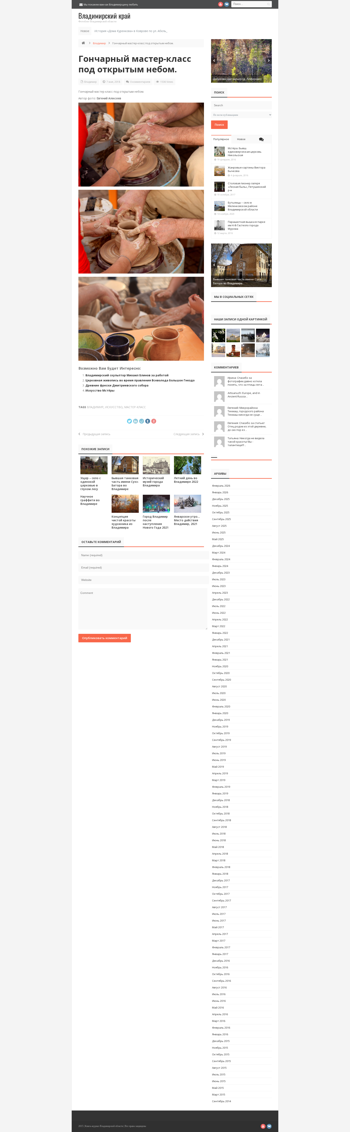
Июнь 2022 (219, 613)
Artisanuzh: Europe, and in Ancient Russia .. (244, 394)
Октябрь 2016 (220, 974)
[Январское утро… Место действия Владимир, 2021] (187, 504)
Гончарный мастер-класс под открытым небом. (134, 64)
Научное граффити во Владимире (90, 500)
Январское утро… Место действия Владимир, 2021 (187, 520)
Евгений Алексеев (109, 98)
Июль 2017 (218, 914)
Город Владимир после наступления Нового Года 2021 (156, 522)
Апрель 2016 (220, 1014)
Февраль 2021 (221, 653)
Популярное (221, 139)
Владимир (99, 43)
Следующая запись (188, 434)
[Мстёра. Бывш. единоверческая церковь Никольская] (219, 152)
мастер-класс (135, 407)
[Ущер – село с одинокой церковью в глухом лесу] (94, 465)
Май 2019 (218, 766)
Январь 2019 (220, 793)
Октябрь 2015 (220, 1054)
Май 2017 (218, 927)
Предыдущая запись (95, 434)
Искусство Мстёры (99, 390)
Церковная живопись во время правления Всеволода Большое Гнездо (140, 380)
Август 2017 (219, 907)
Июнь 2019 (219, 760)
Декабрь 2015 (221, 1041)
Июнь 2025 (219, 532)
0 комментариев (140, 82)
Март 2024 (218, 552)
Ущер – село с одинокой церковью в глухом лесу (90, 483)
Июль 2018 (218, 833)
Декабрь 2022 (221, 599)
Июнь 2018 (219, 840)
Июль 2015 (218, 1074)
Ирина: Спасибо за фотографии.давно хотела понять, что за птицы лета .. (246, 381)
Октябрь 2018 (220, 813)
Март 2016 (218, 1021)
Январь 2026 (220, 492)
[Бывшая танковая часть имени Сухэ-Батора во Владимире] (125, 465)
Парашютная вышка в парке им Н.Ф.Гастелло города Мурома (246, 225)
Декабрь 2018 (221, 800)
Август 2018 (219, 827)
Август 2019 (219, 746)
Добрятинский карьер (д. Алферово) (237, 78)
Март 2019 (218, 780)
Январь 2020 (220, 713)
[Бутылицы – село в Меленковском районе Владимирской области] (219, 206)
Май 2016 (218, 1007)
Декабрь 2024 (221, 546)
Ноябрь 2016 (220, 967)
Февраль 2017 (221, 947)
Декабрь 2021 (221, 639)
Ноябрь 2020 (220, 666)
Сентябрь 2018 (221, 820)
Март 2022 (218, 626)
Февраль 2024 (221, 559)
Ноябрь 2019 (220, 726)
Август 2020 (219, 686)
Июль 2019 (218, 753)
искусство (114, 407)
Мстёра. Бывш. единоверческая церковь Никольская (244, 151)
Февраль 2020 (221, 706)
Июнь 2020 (219, 700)
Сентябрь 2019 (221, 740)
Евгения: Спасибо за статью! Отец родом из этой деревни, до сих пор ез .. (247, 426)
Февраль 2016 (221, 1027)
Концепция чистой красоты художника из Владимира (124, 522)
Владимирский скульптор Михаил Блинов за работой (127, 375)
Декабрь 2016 (221, 960)
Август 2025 (219, 526)
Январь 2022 (220, 633)
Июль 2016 (218, 994)
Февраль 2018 (221, 867)
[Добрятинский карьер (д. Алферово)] (241, 61)
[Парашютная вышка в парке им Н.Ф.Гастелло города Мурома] (219, 225)
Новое (241, 139)
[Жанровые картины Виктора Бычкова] (219, 171)
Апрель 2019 (220, 773)
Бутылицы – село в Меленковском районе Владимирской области (243, 206)
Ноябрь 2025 (220, 506)
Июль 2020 (218, 693)
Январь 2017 (220, 954)
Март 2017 (218, 940)
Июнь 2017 (219, 920)
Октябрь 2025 (220, 512)
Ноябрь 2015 (220, 1047)
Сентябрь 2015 (221, 1061)
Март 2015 (218, 1094)
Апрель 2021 (220, 646)
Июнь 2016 (219, 1001)
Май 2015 (218, 1088)
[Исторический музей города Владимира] (156, 465)
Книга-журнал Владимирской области (104, 1126)
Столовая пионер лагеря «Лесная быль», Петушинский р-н (247, 186)
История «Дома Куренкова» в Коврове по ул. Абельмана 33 (135, 31)
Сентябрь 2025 (221, 519)
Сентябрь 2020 (221, 679)
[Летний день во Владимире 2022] (187, 465)
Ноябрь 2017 (220, 887)
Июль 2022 (218, 606)
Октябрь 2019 (220, 733)
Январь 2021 (220, 659)
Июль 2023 (218, 579)
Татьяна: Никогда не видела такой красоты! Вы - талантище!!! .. (246, 441)
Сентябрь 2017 (221, 900)
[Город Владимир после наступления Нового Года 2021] (156, 504)
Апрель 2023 (220, 592)
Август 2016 (219, 987)
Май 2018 (218, 847)
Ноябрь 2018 (220, 807)
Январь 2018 (220, 874)
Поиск (219, 124)
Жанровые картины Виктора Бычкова (246, 169)
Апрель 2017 (220, 934)
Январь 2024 (220, 566)
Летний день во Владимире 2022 (186, 480)
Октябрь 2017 (220, 894)
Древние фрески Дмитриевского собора (116, 385)
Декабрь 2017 (221, 880)
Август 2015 (219, 1068)
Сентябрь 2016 (221, 981)
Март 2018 (218, 860)
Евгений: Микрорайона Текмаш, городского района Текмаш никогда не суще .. (246, 411)
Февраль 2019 (221, 787)
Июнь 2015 (219, 1081)
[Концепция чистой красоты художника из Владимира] (125, 504)
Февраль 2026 (221, 485)
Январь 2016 (220, 1034)
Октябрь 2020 (220, 673)
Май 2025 (218, 539)
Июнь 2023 (219, 586)
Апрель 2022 (220, 619)
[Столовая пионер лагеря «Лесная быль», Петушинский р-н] (219, 187)
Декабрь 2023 (221, 572)
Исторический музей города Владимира (153, 481)
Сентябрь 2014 (221, 1101)
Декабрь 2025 (221, 499)
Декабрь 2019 (221, 720)
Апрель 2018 (220, 853)
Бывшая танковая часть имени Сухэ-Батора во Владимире (125, 483)
